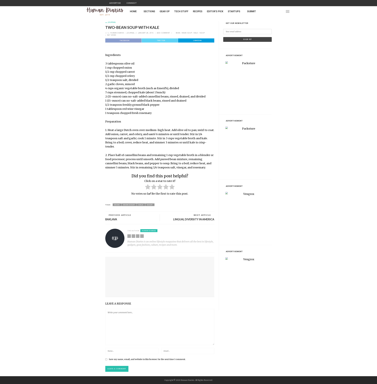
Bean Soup (187, 33)
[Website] (129, 236)
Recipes (197, 11)
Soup (202, 33)
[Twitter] (276, 11)
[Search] (268, 3)
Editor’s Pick (215, 11)
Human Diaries (117, 33)
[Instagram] (280, 11)
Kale (196, 33)
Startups (234, 11)
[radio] (148, 187)
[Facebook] (273, 11)
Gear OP (165, 11)
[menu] (287, 11)
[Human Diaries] (105, 11)
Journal (112, 22)
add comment (163, 33)
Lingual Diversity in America (193, 219)
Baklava (111, 219)
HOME (133, 11)
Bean (178, 33)
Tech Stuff (181, 11)
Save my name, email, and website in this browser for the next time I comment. (147, 359)
